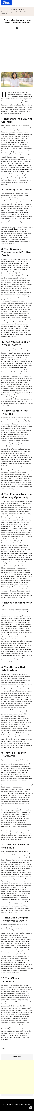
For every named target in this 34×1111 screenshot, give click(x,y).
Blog (20, 9)
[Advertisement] (17, 49)
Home (15, 9)
